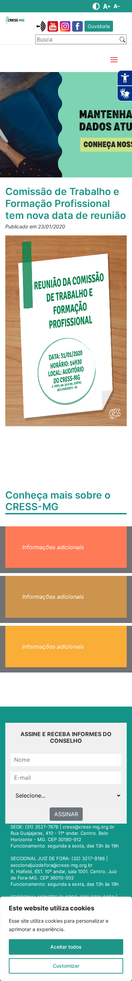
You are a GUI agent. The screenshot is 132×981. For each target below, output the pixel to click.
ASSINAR (66, 814)
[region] (66, 939)
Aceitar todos (66, 947)
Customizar (66, 966)
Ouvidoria (99, 26)
